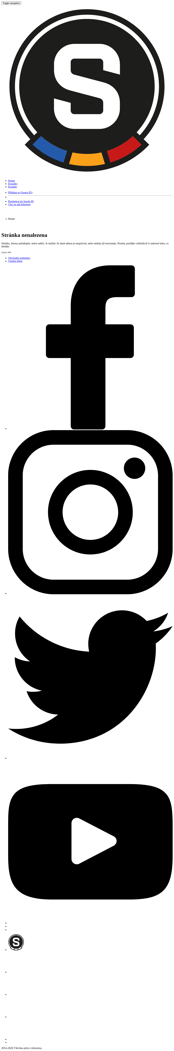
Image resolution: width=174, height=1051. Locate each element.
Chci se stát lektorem (19, 204)
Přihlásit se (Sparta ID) (20, 192)
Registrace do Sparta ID (21, 201)
